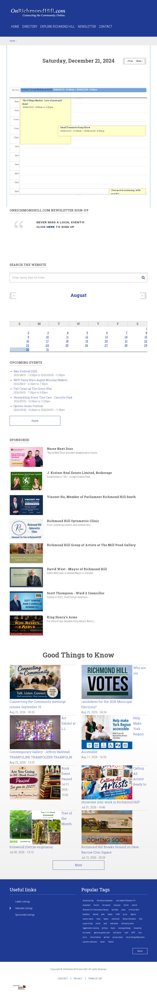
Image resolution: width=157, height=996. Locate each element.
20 (106, 341)
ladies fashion (95, 937)
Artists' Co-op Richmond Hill (37, 89)
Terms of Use (95, 978)
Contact (105, 26)
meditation (115, 919)
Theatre (111, 942)
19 (86, 341)
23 (27, 345)
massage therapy (124, 928)
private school (118, 937)
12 (86, 337)
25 (67, 345)
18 (67, 341)
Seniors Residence (129, 919)
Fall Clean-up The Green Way (33, 388)
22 (145, 341)
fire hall (96, 905)
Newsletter (87, 26)
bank (105, 923)
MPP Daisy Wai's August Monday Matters (40, 380)
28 (126, 345)
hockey (110, 914)
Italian (126, 905)
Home (15, 26)
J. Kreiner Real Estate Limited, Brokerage (79, 473)
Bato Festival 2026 (25, 371)
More (78, 865)
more (35, 421)
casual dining (87, 923)
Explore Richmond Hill (57, 26)
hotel (126, 933)
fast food (115, 910)
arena (123, 910)
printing (104, 928)
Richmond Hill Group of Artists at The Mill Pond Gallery (91, 545)
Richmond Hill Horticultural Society (95, 910)
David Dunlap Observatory (135, 937)
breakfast (86, 914)
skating (95, 914)
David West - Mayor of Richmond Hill (77, 569)
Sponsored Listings (25, 914)
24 (47, 345)
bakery (106, 919)
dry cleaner (87, 933)
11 (67, 337)
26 (86, 345)
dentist (134, 905)
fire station (106, 905)
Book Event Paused (66, 773)
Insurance (117, 905)
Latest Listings (22, 901)
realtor (98, 923)
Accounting (137, 928)
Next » (139, 61)
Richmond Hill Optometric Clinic (73, 521)
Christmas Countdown (105, 901)
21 (126, 341)
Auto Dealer (117, 933)
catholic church (88, 919)
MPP (133, 933)
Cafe (140, 919)
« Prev (130, 61)
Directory (29, 26)
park (103, 914)
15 (146, 337)
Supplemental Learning (91, 928)
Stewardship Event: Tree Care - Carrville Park (43, 397)
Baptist (133, 914)
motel (98, 919)
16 (27, 341)
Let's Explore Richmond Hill (126, 901)
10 (47, 337)
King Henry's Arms (62, 617)
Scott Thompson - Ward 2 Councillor (75, 593)
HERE (51, 227)
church (113, 928)
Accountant (86, 905)
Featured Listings (24, 908)
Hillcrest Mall (134, 910)
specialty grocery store (102, 933)
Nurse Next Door (60, 449)
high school (114, 923)
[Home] (38, 12)
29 (145, 345)
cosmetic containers (90, 942)
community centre (127, 923)
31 (47, 349)
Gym (140, 933)
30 (27, 349)
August (78, 295)
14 (126, 337)
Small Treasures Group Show (75, 127)
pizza (125, 914)
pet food (107, 937)
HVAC (118, 914)
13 (106, 337)
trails (85, 937)
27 (106, 345)
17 (47, 341)
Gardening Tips (88, 901)
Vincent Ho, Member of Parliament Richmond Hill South (91, 497)
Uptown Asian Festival (28, 406)
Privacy (78, 978)
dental (102, 942)
